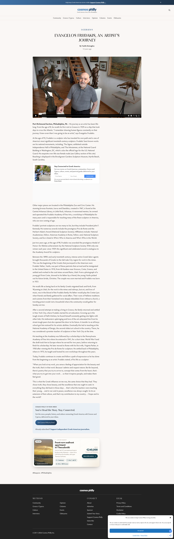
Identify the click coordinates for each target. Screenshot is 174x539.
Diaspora (37, 473)
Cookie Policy (136, 535)
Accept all (140, 530)
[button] (170, 518)
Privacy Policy (144, 535)
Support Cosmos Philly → (98, 2)
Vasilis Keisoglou (88, 46)
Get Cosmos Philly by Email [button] (46, 423)
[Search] (169, 10)
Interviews (87, 29)
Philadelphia (47, 473)
